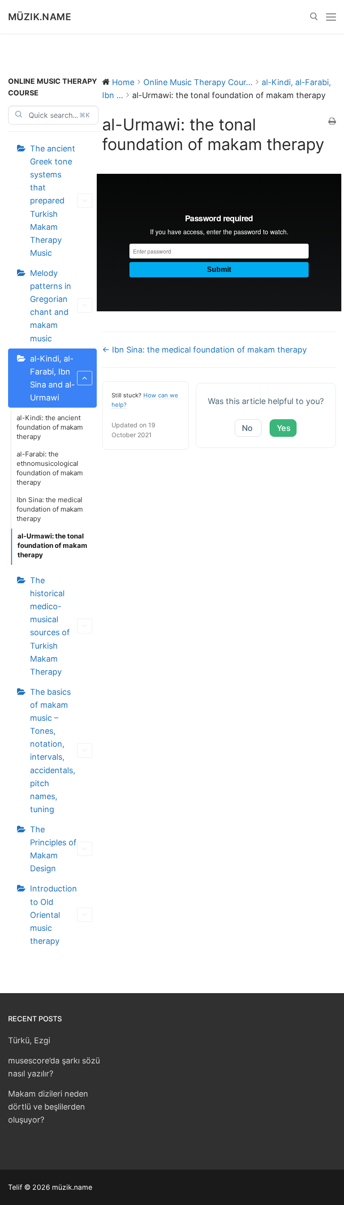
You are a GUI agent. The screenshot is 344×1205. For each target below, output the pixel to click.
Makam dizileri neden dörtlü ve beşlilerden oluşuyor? (48, 1106)
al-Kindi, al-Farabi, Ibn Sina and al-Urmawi (52, 378)
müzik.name (39, 16)
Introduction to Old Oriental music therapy (53, 914)
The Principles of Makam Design (53, 849)
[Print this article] (332, 121)
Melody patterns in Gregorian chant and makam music (50, 305)
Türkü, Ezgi (29, 1040)
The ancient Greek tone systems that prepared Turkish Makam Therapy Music (52, 201)
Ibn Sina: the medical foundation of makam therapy (50, 509)
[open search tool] (314, 17)
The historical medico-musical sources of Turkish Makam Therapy (50, 626)
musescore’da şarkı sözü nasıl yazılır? (54, 1067)
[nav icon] (331, 16)
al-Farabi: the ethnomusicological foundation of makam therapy (50, 468)
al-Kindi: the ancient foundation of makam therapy (50, 427)
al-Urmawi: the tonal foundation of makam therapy (52, 545)
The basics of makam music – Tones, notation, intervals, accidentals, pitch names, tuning (52, 750)
